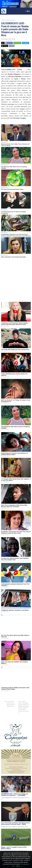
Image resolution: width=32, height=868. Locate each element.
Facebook (9, 42)
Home (3, 20)
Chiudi (18, 866)
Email (12, 45)
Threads (5, 45)
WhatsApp (17, 42)
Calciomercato (11, 20)
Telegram (26, 42)
